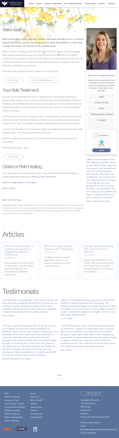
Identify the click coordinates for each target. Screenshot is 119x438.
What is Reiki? (8, 188)
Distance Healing (12, 410)
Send (101, 150)
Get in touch (14, 80)
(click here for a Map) (100, 417)
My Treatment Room (73, 4)
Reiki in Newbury (12, 414)
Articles (101, 4)
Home (31, 4)
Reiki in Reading (12, 421)
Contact (111, 4)
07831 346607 (93, 423)
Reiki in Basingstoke (14, 417)
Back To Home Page (11, 200)
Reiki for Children (12, 397)
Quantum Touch (12, 400)
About (39, 4)
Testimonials (90, 4)
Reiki (7, 393)
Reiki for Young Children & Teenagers (19, 182)
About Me (34, 397)
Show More (59, 376)
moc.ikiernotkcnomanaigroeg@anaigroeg (99, 429)
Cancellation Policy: (10, 205)
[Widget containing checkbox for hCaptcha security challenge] (101, 140)
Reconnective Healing (15, 407)
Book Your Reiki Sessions (43, 80)
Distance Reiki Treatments (44, 177)
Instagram (91, 433)
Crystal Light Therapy (15, 404)
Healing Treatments (53, 4)
